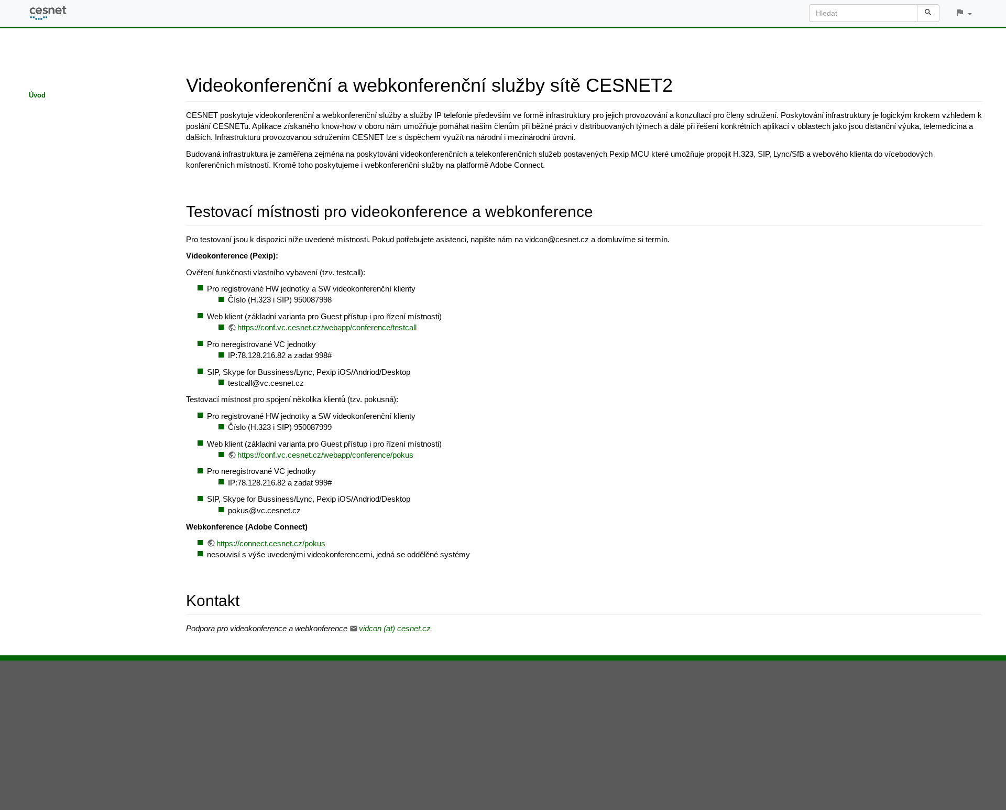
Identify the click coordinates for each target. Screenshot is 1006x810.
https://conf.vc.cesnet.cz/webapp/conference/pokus (325, 454)
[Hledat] (928, 13)
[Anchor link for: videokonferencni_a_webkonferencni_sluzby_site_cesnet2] (682, 83)
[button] (963, 13)
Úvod (37, 95)
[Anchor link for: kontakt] (247, 599)
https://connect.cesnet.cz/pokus (270, 543)
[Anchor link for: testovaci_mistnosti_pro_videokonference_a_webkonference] (601, 210)
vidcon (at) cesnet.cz (395, 628)
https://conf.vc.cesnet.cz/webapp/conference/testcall (327, 327)
